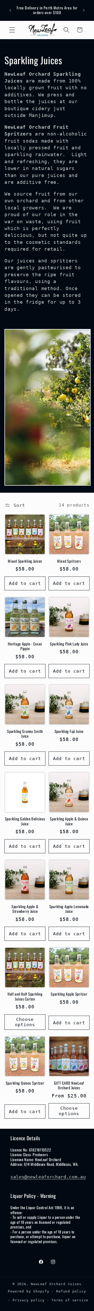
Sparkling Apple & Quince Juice (69, 821)
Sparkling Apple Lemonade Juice (69, 909)
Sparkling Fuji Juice (69, 731)
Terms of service (69, 1300)
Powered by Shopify (28, 1291)
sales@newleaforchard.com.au (48, 1176)
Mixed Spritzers (69, 561)
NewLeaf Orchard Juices (56, 1284)
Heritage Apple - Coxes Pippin (25, 646)
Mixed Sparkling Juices (25, 561)
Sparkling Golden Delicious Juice (25, 821)
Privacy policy (29, 1300)
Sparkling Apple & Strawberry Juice (24, 909)
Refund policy (71, 1291)
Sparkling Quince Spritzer (25, 1083)
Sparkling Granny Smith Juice (25, 734)
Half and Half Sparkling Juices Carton (25, 996)
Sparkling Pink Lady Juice (69, 644)
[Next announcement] (84, 10)
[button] (12, 30)
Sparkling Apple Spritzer (69, 994)
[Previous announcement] (10, 10)
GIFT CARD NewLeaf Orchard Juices (69, 1085)
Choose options (25, 1022)
